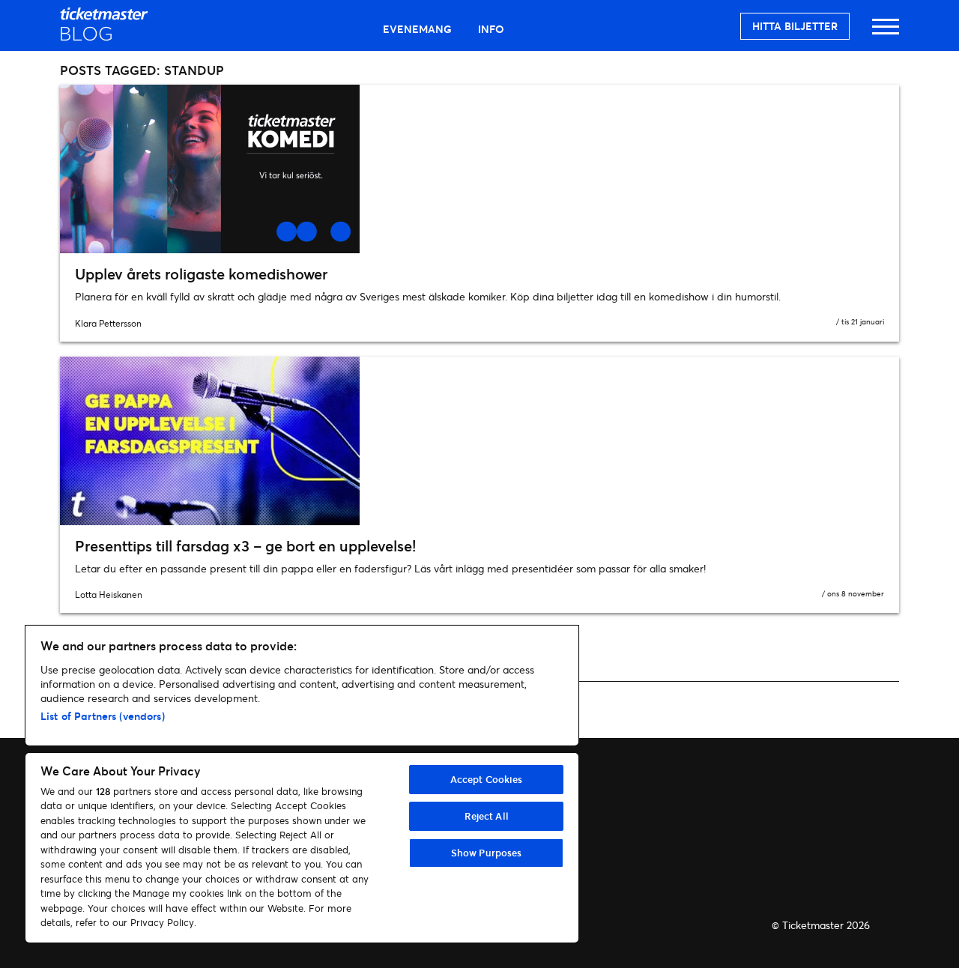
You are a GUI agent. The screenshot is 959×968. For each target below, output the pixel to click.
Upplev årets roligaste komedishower (201, 274)
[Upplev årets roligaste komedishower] (479, 169)
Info (491, 29)
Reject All (487, 816)
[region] (302, 784)
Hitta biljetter (795, 26)
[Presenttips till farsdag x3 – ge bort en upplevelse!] (479, 441)
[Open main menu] (885, 33)
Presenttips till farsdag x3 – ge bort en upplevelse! (245, 546)
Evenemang (417, 29)
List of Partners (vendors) (102, 716)
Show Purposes (486, 852)
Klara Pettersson (108, 323)
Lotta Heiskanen (108, 594)
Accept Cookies (486, 779)
